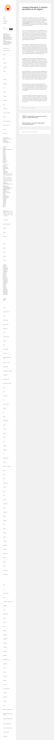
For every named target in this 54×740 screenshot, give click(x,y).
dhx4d (4, 626)
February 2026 (5, 267)
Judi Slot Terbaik (5, 349)
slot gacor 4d (5, 676)
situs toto (4, 92)
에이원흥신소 (5, 532)
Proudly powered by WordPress (32, 131)
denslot (4, 194)
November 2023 (5, 292)
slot (3, 87)
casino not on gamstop (6, 112)
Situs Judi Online (5, 141)
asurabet (4, 260)
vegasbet (4, 199)
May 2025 (4, 275)
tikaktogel (4, 520)
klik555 (4, 151)
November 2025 (5, 269)
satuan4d (4, 622)
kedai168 (4, 561)
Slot (3, 589)
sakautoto (4, 549)
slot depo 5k (5, 67)
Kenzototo (4, 148)
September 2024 (5, 282)
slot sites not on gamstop (6, 466)
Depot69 (4, 156)
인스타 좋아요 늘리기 (6, 379)
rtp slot (4, 152)
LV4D (4, 495)
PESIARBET (4, 605)
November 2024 (5, 280)
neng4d (4, 165)
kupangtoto (5, 512)
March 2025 (5, 277)
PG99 (4, 104)
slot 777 (9, 178)
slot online (4, 445)
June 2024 (4, 285)
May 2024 (4, 286)
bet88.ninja (5, 133)
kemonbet (4, 200)
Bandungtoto (5, 634)
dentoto (4, 204)
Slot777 (4, 391)
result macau (5, 108)
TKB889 (4, 232)
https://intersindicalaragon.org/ (7, 187)
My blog (4, 299)
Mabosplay (4, 100)
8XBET (4, 58)
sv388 (4, 332)
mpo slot (4, 491)
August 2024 (5, 283)
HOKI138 (4, 408)
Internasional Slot (6, 137)
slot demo (4, 190)
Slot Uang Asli (5, 140)
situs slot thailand (5, 458)
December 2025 (5, 268)
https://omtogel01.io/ (6, 196)
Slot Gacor (4, 433)
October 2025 (5, 270)
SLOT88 (4, 307)
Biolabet (4, 54)
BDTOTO (4, 424)
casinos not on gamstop (6, 121)
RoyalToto (4, 157)
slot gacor (4, 158)
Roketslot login (5, 574)
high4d (4, 150)
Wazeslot (4, 557)
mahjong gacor (5, 171)
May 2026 (4, 266)
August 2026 (5, 265)
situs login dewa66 (6, 404)
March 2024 (5, 288)
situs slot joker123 (6, 164)
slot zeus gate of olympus (5, 173)
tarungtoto (4, 96)
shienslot (4, 201)
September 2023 (5, 294)
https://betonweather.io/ (6, 224)
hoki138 (4, 387)
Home (4, 16)
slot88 (4, 147)
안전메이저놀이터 (5, 320)
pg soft (4, 206)
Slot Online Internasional (7, 142)
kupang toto (5, 449)
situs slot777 (5, 162)
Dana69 (4, 155)
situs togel (4, 202)
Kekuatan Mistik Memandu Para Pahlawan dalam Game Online (7, 39)
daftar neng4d (5, 395)
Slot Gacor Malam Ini (6, 688)
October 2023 (5, 293)
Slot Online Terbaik (6, 732)
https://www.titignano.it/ (6, 188)
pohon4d (4, 672)
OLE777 (4, 170)
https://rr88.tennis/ (6, 324)
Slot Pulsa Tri (5, 692)
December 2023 (5, 291)
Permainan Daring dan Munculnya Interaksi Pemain (7, 42)
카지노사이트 (5, 684)
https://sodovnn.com (6, 659)
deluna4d (4, 159)
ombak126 (4, 701)
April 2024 (4, 287)
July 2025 (4, 273)
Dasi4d (4, 566)
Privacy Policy (5, 21)
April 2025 (4, 276)
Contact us (4, 20)
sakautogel (4, 541)
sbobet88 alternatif (6, 336)
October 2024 (5, 281)
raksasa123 (5, 680)
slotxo (4, 441)
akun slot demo (5, 219)
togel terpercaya (5, 420)
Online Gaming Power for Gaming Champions (7, 35)
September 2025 (5, 271)
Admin (30, 107)
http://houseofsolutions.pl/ (7, 723)
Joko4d (4, 507)
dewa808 (4, 487)
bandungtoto (5, 83)
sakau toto (4, 499)
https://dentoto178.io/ (6, 189)
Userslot (4, 71)
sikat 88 (4, 154)
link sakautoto (5, 503)
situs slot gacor (5, 570)
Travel (4, 300)
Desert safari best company (7, 383)
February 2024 (5, 289)
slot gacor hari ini (6, 168)
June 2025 (4, 274)
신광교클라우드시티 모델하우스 (7, 601)
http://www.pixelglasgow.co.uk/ (7, 149)
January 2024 (5, 290)
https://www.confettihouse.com (7, 709)
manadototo (5, 651)
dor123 (4, 416)
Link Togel (4, 340)
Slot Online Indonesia (6, 138)
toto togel (4, 195)
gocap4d (4, 256)
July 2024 (4, 284)
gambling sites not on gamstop (7, 370)
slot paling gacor (5, 167)
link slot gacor (5, 198)
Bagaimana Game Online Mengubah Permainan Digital (7, 37)
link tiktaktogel (5, 366)
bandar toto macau (6, 197)
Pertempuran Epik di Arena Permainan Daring (7, 44)
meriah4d (4, 462)
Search (4, 27)
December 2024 (5, 279)
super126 (4, 129)
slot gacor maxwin (6, 125)
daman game (5, 545)
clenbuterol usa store (6, 362)
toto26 (4, 169)
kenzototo (4, 236)
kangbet (4, 516)
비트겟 (4, 597)
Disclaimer (4, 23)
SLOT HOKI (5, 353)
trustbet (4, 243)
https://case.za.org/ (6, 185)
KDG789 (4, 116)
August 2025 (5, 272)
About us (4, 18)
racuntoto (4, 79)
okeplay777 (5, 228)
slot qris (4, 618)
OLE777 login (5, 166)
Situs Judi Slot (5, 736)
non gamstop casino (6, 311)
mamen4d (4, 146)
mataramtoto (5, 663)
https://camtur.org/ (6, 186)
